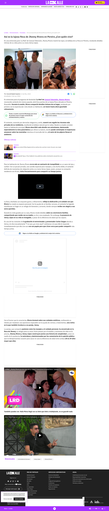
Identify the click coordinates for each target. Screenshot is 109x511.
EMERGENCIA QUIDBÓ (46, 6)
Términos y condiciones (78, 483)
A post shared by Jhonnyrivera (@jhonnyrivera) (40, 291)
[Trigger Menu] (5, 2)
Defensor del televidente (54, 477)
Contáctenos (51, 483)
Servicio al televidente (54, 475)
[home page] (54, 2)
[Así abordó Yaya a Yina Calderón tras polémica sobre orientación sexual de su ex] (8, 156)
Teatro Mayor (30, 489)
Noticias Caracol (30, 475)
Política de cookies (77, 481)
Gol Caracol (29, 479)
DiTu (28, 485)
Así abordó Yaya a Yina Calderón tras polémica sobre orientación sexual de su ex (39, 156)
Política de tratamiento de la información (82, 479)
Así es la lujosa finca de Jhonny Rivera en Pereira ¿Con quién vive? (43, 32)
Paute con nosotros (53, 487)
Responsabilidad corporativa (79, 477)
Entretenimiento (14, 32)
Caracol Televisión (31, 477)
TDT (49, 479)
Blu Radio (29, 481)
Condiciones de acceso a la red (80, 475)
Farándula (22, 32)
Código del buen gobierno (54, 481)
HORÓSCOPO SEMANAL (34, 6)
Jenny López (37, 459)
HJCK (28, 483)
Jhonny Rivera (48, 459)
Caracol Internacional (32, 490)
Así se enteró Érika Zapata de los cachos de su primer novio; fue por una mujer (38, 147)
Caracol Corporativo (31, 492)
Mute (90, 509)
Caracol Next (30, 494)
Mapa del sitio (52, 489)
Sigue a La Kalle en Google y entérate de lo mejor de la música (41, 233)
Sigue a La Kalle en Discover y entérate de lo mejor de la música (59, 114)
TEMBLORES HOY (70, 6)
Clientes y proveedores (54, 485)
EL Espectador (30, 487)
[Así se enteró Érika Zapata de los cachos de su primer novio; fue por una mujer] (8, 147)
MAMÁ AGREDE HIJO (59, 6)
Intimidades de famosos (24, 459)
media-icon (54, 508)
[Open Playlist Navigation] (104, 508)
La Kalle (6, 32)
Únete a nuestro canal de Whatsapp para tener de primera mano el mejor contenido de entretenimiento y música (23, 115)
